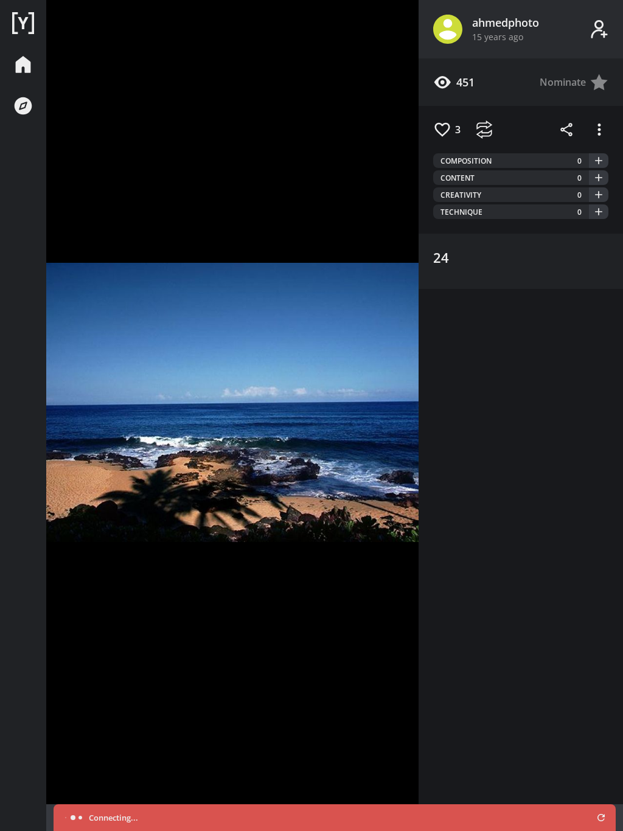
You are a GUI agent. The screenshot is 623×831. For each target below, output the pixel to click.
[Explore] (23, 106)
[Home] (23, 23)
